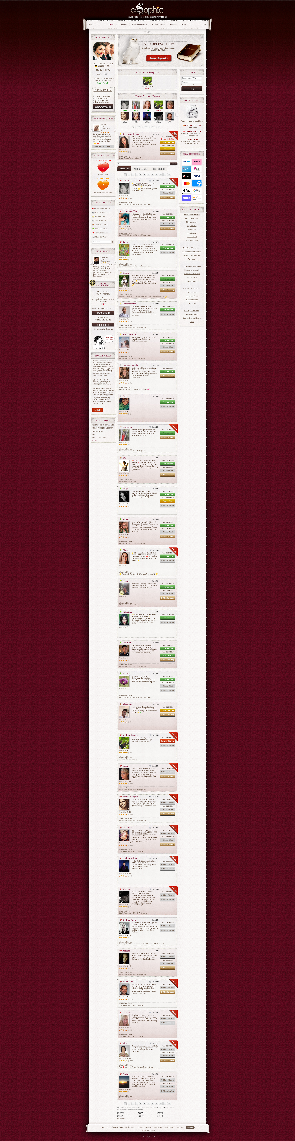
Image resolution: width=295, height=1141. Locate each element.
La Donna (127, 827)
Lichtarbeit (192, 303)
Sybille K (126, 273)
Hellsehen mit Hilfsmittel (192, 255)
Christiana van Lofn (131, 180)
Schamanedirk (129, 303)
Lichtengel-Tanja (130, 211)
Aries (125, 396)
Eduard (125, 581)
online (125, 110)
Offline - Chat (167, 193)
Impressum (148, 1127)
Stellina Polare (129, 920)
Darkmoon (127, 427)
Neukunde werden (139, 24)
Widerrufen (190, 1127)
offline (170, 110)
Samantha (127, 611)
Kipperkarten (191, 226)
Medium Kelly (106, 257)
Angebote (123, 24)
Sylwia (125, 519)
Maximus (126, 889)
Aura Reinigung (192, 314)
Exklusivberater (103, 213)
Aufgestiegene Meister (102, 428)
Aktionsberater (102, 233)
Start (102, 1127)
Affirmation (97, 431)
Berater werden (158, 24)
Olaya (125, 550)
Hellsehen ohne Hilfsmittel (191, 252)
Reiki (192, 322)
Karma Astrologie (192, 277)
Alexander (109, 192)
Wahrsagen (192, 259)
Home (111, 24)
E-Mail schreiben (167, 252)
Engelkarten (191, 233)
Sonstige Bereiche (191, 311)
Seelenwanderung (99, 192)
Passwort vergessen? (187, 85)
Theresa (126, 1012)
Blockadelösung (192, 300)
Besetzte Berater (159, 168)
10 (161, 174)
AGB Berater (169, 1127)
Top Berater (100, 221)
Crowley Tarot (192, 237)
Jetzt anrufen (168, 186)
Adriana (126, 950)
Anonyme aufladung (103, 313)
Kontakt (173, 24)
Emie (124, 457)
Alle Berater (124, 168)
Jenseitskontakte (192, 296)
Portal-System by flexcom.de (147, 1137)
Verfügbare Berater (141, 168)
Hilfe (183, 24)
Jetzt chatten (168, 655)
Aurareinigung (99, 437)
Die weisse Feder (130, 365)
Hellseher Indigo (130, 334)
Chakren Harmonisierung (192, 318)
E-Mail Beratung (167, 153)
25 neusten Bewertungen (103, 146)
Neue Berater (101, 229)
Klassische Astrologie (191, 270)
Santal (125, 242)
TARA (103, 125)
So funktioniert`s (103, 324)
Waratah (126, 673)
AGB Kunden (158, 1127)
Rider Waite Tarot (192, 240)
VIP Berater (100, 217)
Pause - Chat (168, 149)
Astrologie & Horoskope (103, 425)
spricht (147, 88)
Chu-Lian (126, 642)
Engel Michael (129, 981)
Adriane (126, 1074)
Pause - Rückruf (168, 142)
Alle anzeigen (121, 1118)
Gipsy (125, 766)
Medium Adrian (129, 858)
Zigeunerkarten (191, 222)
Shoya (125, 488)
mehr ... (95, 440)
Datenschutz (180, 1127)
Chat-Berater (101, 237)
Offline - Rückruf (167, 772)
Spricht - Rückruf (167, 741)
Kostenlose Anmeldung (103, 90)
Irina (124, 1043)
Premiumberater (102, 209)
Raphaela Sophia (130, 796)
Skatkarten (192, 229)
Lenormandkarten (191, 218)
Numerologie (191, 281)
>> (169, 174)
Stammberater (101, 225)
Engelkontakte (192, 292)
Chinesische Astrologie (192, 274)
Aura (94, 434)
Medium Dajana (103, 175)
